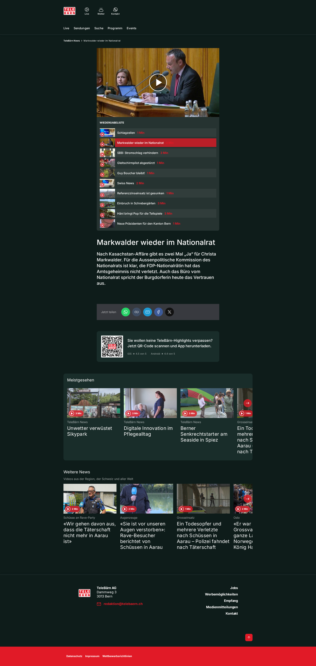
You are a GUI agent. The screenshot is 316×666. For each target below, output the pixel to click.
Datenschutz (74, 656)
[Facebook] (158, 312)
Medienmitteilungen (222, 607)
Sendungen (82, 28)
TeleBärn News (71, 40)
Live (66, 28)
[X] (169, 312)
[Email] (147, 312)
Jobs (234, 588)
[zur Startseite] (69, 11)
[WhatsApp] (125, 312)
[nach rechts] (248, 403)
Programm (115, 28)
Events (131, 28)
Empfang (231, 601)
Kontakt (232, 613)
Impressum (92, 656)
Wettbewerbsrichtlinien (117, 656)
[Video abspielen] (158, 82)
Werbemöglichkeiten (221, 594)
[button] (136, 312)
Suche (98, 28)
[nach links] (68, 403)
